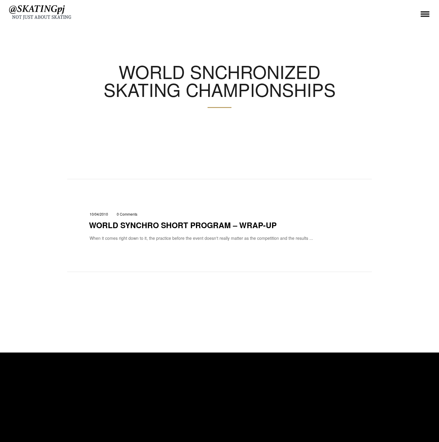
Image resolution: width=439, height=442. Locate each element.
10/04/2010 (99, 214)
